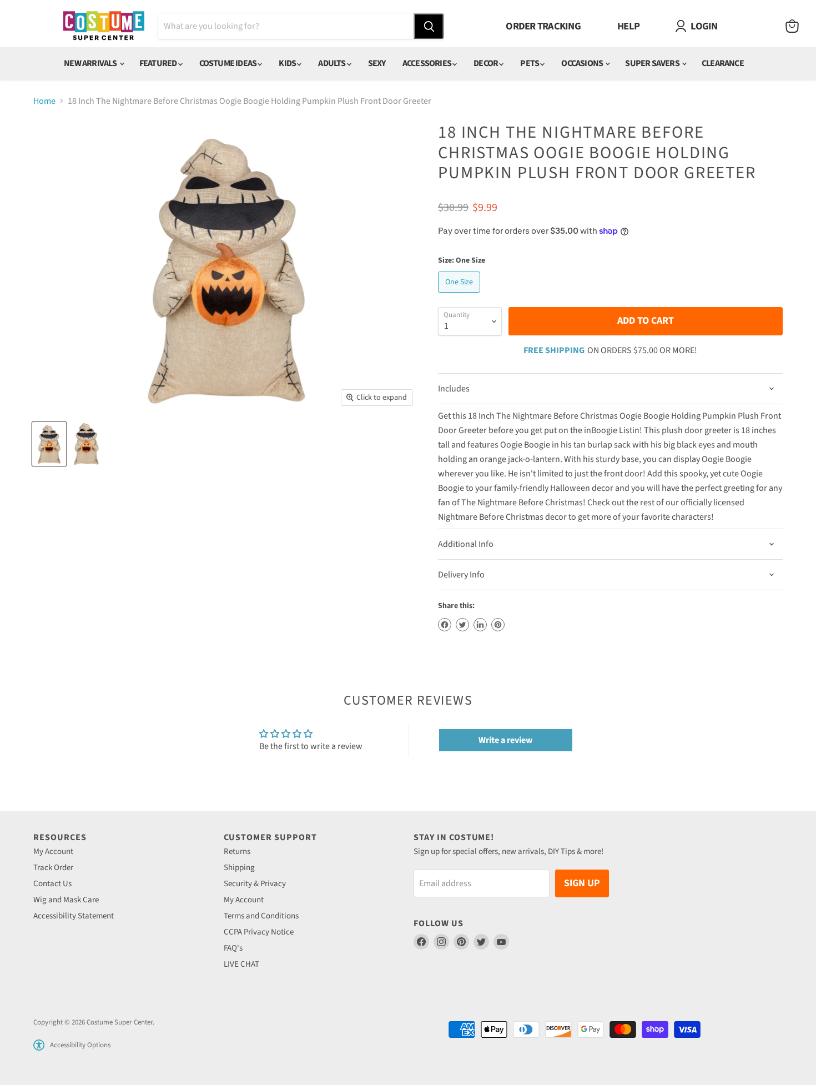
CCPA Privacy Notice (259, 932)
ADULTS (332, 63)
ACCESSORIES (427, 63)
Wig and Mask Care (66, 900)
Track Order (53, 867)
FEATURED (158, 63)
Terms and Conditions (261, 916)
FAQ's (233, 948)
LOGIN (704, 26)
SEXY (377, 63)
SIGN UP (582, 883)
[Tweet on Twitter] (462, 624)
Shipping (239, 867)
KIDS (288, 63)
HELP (628, 26)
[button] (38, 1045)
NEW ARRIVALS (91, 63)
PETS (530, 63)
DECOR (486, 63)
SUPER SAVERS (653, 63)
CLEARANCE (723, 63)
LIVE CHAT (241, 964)
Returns (237, 851)
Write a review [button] (505, 740)
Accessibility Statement (73, 916)
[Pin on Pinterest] (498, 624)
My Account (53, 851)
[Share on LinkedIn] (480, 624)
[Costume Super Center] (103, 26)
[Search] (429, 26)
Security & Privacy (255, 884)
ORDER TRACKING (543, 26)
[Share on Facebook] (444, 624)
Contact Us (52, 884)
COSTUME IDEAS (228, 63)
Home (44, 101)
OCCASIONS (582, 63)
